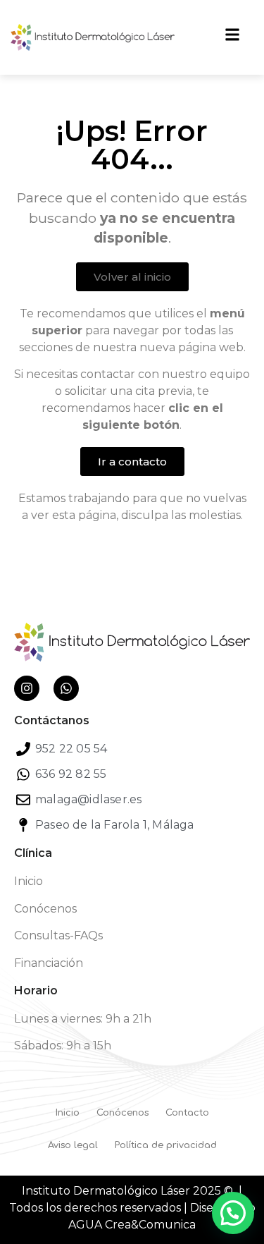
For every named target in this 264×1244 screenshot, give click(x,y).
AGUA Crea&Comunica (132, 1224)
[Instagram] (26, 688)
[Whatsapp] (66, 688)
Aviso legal (73, 1145)
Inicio (28, 881)
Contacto (187, 1113)
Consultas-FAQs (58, 935)
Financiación (48, 963)
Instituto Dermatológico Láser (106, 1190)
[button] (233, 1213)
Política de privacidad (166, 1145)
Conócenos (45, 908)
